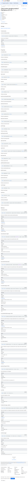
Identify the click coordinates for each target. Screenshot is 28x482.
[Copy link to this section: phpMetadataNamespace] (10, 162)
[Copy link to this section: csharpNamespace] (8, 66)
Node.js (11, 3)
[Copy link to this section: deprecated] (5, 74)
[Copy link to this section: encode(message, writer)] (10, 285)
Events (22, 469)
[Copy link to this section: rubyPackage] (6, 185)
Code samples (16, 471)
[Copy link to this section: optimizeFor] (5, 148)
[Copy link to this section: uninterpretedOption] (8, 199)
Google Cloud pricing (3, 469)
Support (9, 469)
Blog (21, 468)
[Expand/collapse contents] (4, 12)
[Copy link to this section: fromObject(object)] (8, 341)
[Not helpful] (26, 5)
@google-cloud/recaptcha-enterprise (5, 28)
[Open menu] (1, 1)
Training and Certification (17, 474)
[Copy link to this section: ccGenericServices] (8, 59)
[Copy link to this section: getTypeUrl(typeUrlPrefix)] (10, 366)
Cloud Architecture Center (16, 472)
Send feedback (24, 8)
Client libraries (15, 3)
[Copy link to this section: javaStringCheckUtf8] (8, 133)
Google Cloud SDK (5, 3)
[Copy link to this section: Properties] (6, 50)
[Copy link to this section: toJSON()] (4, 390)
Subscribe (12, 478)
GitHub (15, 468)
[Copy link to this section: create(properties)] (8, 209)
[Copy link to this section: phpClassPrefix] (6, 155)
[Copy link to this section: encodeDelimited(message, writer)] (13, 313)
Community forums (10, 468)
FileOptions (3, 230)
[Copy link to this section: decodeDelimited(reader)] (10, 261)
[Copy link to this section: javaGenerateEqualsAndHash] (11, 96)
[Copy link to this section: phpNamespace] (7, 170)
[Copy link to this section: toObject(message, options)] (11, 405)
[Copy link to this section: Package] (5, 26)
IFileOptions (3, 45)
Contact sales (2, 472)
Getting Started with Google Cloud (16, 470)
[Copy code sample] (26, 35)
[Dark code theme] (25, 35)
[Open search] (17, 0)
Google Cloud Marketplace (2, 471)
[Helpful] (25, 5)
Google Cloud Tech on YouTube (23, 473)
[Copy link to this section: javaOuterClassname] (8, 118)
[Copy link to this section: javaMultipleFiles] (7, 111)
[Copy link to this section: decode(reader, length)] (9, 233)
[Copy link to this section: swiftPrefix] (5, 192)
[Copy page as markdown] (15, 10)
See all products (3, 468)
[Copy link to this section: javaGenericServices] (8, 103)
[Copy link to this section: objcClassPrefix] (7, 140)
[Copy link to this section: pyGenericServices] (8, 177)
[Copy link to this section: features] (4, 81)
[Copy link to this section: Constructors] (7, 31)
